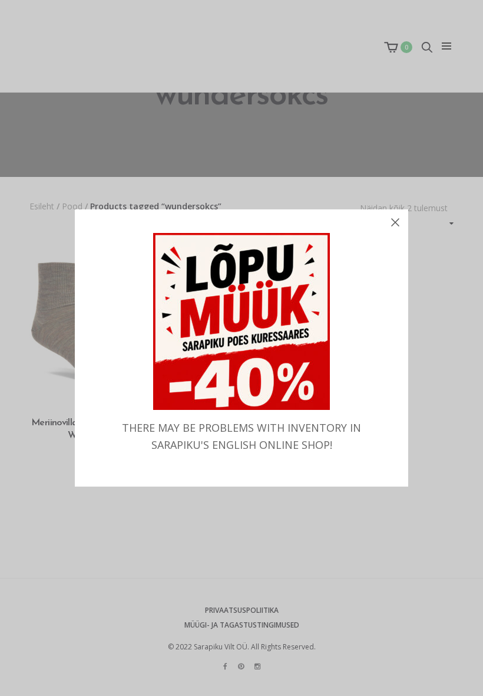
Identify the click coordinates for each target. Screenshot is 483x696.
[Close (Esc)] (395, 222)
